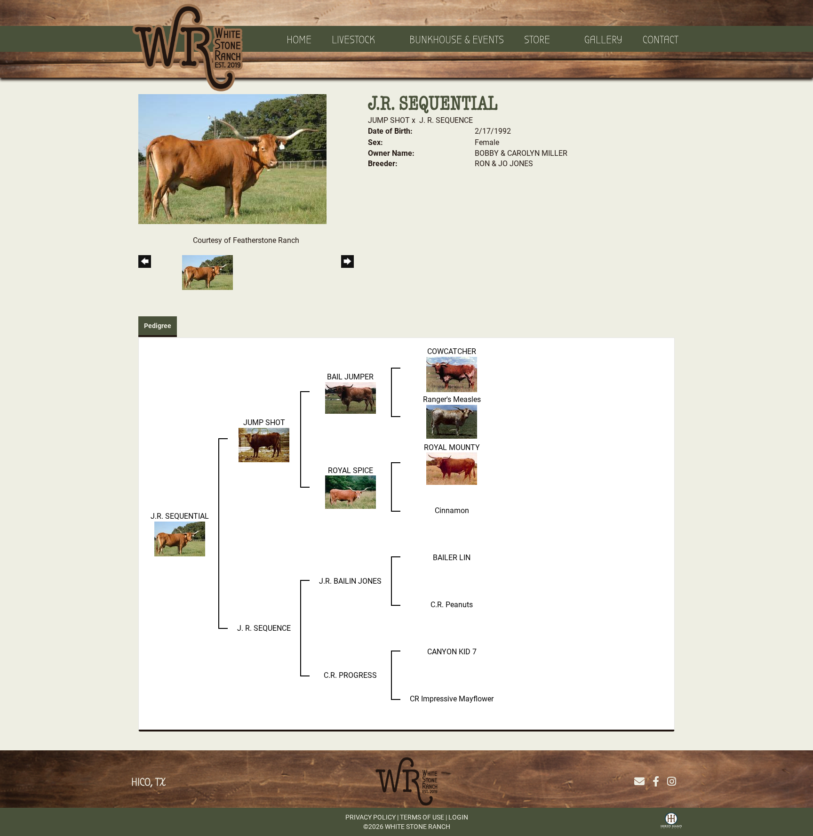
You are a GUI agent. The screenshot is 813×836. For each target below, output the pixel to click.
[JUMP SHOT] (264, 444)
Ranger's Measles (452, 399)
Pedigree (157, 325)
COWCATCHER (451, 351)
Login (458, 816)
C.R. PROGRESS (350, 675)
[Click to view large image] (232, 158)
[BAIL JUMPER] (350, 397)
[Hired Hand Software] (671, 819)
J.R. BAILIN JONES (350, 581)
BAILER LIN (451, 557)
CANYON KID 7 (452, 651)
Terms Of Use (422, 816)
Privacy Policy (370, 816)
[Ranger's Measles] (451, 421)
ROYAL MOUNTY (452, 447)
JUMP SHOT (389, 120)
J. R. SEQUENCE (446, 120)
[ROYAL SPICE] (350, 491)
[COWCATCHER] (451, 373)
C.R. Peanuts (451, 604)
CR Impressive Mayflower (452, 698)
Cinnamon (452, 510)
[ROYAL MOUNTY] (451, 468)
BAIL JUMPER (350, 376)
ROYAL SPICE (350, 470)
